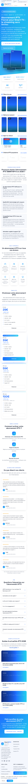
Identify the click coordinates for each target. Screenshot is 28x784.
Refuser (3, 780)
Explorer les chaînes (8, 48)
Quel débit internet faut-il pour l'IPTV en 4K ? (13, 618)
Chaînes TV (15, 746)
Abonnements (16, 744)
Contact (3, 766)
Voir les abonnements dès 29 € (12, 43)
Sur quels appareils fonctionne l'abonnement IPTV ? (10, 612)
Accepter (10, 780)
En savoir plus (14, 778)
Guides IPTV (16, 751)
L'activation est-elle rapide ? (9, 595)
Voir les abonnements (22, 94)
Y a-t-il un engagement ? (9, 606)
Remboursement (4, 773)
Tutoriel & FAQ (16, 748)
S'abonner (14, 328)
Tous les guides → (14, 647)
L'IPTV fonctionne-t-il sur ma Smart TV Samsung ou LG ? (12, 590)
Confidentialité (4, 769)
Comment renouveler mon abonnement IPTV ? (13, 630)
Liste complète (23, 152)
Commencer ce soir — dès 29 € (14, 731)
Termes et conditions (5, 771)
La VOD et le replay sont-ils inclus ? (11, 624)
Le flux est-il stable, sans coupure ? (11, 601)
